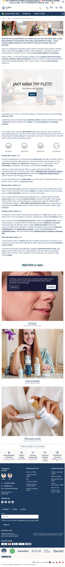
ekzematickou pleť (26, 181)
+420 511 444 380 (9, 482)
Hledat (39, 8)
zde (27, 283)
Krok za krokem (32, 380)
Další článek (39, 445)
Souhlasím (50, 287)
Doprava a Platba (30, 472)
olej (29, 175)
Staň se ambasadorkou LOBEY (54, 485)
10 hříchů (32, 324)
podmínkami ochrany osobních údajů (28, 519)
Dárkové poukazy (55, 476)
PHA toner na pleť (32, 437)
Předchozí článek (26, 445)
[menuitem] (10, 14)
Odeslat (6, 523)
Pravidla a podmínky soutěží (56, 472)
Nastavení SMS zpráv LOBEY (56, 479)
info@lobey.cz (8, 484)
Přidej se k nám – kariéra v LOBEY (55, 492)
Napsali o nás (54, 489)
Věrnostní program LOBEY (15, 5)
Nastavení (13, 287)
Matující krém (6, 198)
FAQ (28, 5)
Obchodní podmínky (40, 5)
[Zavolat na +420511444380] (46, 7)
